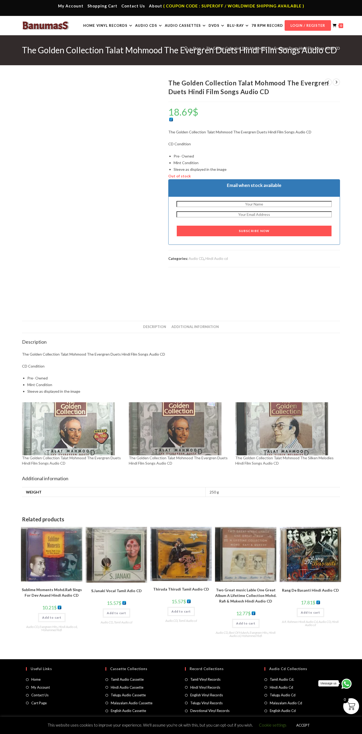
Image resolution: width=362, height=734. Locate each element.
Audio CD (196, 258)
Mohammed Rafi (51, 630)
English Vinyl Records (206, 695)
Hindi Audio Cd (281, 687)
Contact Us (133, 5)
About (155, 5)
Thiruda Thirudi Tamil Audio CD (181, 589)
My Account (70, 5)
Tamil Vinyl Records (205, 679)
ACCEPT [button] (303, 725)
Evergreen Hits (48, 627)
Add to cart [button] (51, 617)
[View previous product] (328, 82)
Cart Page (39, 703)
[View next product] (336, 82)
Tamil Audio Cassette (127, 679)
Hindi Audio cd (216, 258)
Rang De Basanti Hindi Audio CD (310, 590)
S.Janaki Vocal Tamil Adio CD (116, 590)
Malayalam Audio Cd (286, 703)
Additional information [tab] (195, 327)
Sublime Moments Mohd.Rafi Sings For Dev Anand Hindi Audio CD (52, 592)
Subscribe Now (254, 231)
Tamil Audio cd (123, 622)
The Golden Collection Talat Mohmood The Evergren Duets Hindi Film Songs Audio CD (273, 48)
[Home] (186, 48)
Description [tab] (154, 327)
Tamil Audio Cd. (282, 679)
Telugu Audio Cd (282, 695)
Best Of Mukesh (239, 633)
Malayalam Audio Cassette (131, 703)
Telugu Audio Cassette (128, 695)
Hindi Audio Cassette (127, 687)
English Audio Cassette (128, 711)
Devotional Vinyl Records (209, 711)
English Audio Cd (283, 711)
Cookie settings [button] (272, 725)
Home (36, 679)
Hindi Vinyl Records (205, 687)
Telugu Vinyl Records (206, 703)
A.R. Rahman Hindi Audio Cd (299, 622)
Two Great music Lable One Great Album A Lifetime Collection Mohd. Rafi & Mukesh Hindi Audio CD (245, 595)
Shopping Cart (102, 5)
